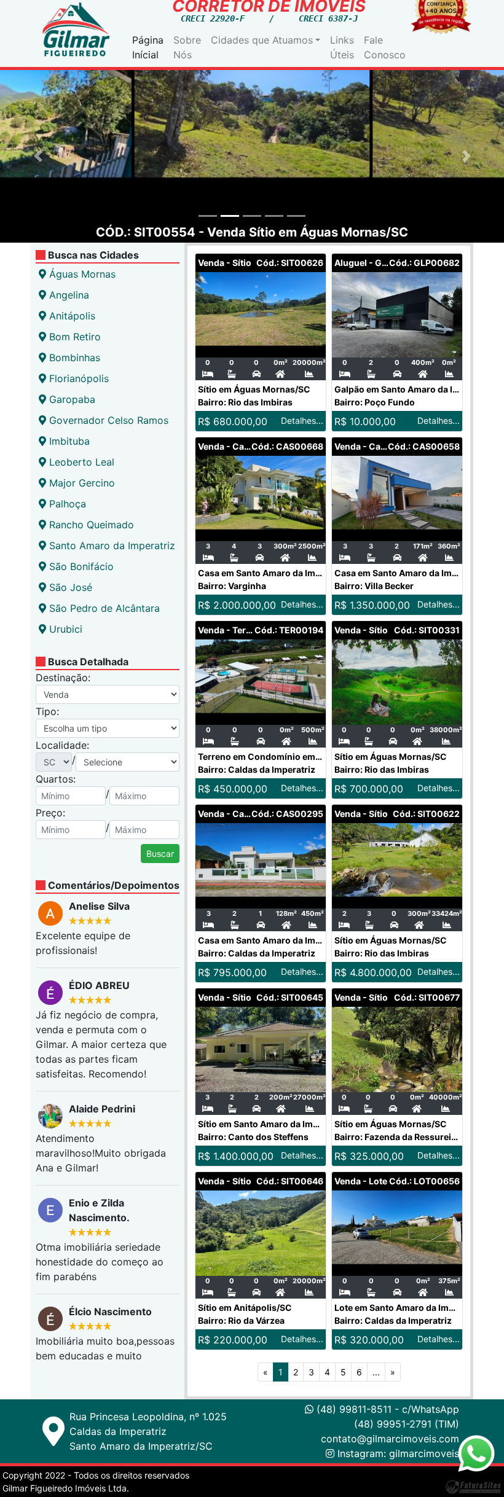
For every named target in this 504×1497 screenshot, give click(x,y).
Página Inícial (147, 47)
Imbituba (68, 441)
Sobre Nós (187, 47)
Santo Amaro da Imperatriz (110, 545)
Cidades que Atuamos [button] (262, 40)
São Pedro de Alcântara (103, 608)
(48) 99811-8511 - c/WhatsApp (386, 1409)
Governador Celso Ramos (107, 420)
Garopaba (70, 399)
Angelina (67, 295)
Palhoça (66, 504)
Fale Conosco (385, 47)
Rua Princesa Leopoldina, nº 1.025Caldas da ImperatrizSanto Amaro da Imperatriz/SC (148, 1431)
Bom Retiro (73, 336)
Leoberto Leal (80, 462)
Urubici (64, 629)
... (376, 1372)
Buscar (160, 853)
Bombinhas (73, 357)
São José (69, 587)
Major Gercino (80, 483)
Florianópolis (77, 378)
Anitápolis (70, 316)
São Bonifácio (80, 566)
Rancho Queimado (90, 524)
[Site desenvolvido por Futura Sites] (473, 1486)
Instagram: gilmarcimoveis (398, 1453)
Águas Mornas (81, 274)
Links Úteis (342, 47)
